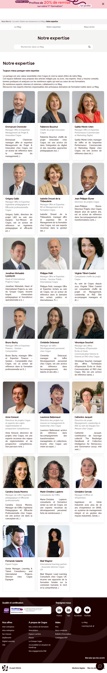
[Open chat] (100, 666)
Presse (31, 638)
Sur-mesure (6, 634)
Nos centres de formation (38, 627)
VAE (3, 645)
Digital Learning (8, 641)
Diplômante (6, 638)
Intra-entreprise (8, 630)
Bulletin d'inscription (63, 634)
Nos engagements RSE (37, 651)
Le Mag (41, 21)
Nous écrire (89, 27)
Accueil (15, 21)
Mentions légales (78, 668)
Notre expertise (54, 27)
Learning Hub (87, 626)
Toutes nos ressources (28, 21)
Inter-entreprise (8, 627)
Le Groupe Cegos (35, 641)
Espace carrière (35, 634)
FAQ (56, 627)
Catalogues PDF (61, 638)
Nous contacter (61, 630)
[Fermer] (103, 4)
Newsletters (33, 630)
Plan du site (91, 668)
